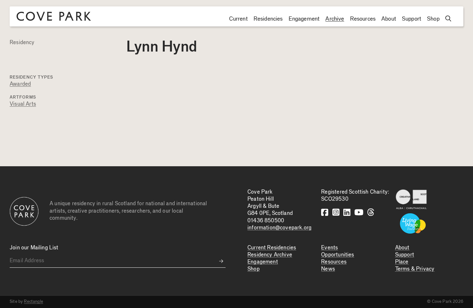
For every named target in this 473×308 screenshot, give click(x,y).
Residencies (268, 19)
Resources (363, 19)
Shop (433, 19)
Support (411, 19)
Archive (334, 19)
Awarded (20, 84)
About (388, 19)
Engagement (304, 19)
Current (238, 19)
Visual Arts (23, 104)
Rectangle (33, 301)
